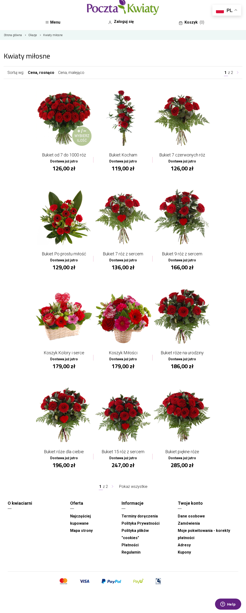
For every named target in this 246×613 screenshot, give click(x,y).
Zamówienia (189, 523)
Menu (55, 22)
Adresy (184, 545)
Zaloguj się (124, 21)
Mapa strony (81, 530)
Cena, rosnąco (41, 72)
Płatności (130, 545)
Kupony (184, 552)
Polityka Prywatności (141, 523)
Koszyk (194, 22)
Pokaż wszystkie (133, 486)
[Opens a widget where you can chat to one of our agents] (228, 605)
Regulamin (131, 552)
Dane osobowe (191, 516)
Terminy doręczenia (140, 516)
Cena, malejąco (71, 72)
